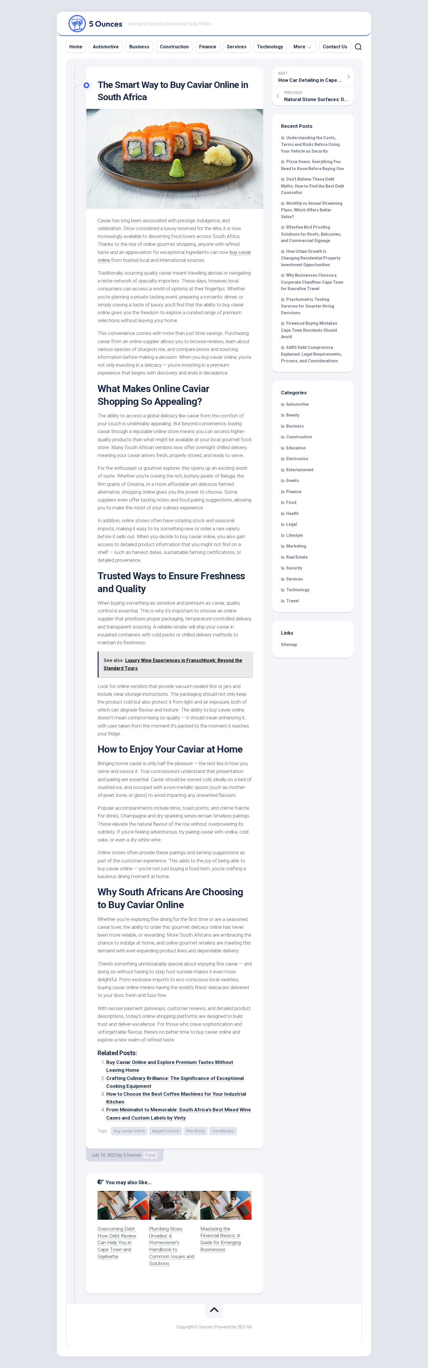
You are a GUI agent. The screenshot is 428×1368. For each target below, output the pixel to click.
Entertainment (300, 469)
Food (150, 1155)
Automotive (106, 47)
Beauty (292, 415)
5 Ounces (132, 1155)
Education (296, 448)
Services (237, 47)
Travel (292, 601)
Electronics (297, 458)
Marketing (296, 546)
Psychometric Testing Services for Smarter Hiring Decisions (307, 306)
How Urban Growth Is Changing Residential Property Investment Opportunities (310, 258)
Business (139, 47)
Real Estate (297, 557)
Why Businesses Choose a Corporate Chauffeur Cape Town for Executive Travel (312, 282)
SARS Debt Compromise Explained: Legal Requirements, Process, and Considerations (311, 354)
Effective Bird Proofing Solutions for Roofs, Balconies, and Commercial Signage (311, 234)
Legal (291, 524)
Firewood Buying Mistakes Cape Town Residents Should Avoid (309, 330)
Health (292, 513)
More (299, 47)
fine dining (195, 1131)
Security (294, 568)
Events (292, 480)
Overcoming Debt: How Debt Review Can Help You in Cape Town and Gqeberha (117, 1242)
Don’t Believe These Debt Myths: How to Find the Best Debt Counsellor (312, 186)
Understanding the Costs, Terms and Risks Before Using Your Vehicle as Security (310, 144)
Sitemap (289, 644)
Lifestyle (294, 535)
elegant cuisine (165, 1131)
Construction (174, 47)
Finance (207, 47)
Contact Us (335, 47)
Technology (270, 47)
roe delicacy (223, 1131)
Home (75, 47)
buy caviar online (129, 1131)
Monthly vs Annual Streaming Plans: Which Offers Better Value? (311, 210)
